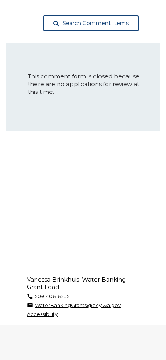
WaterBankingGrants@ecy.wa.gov (78, 305)
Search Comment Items (96, 23)
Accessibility (42, 314)
